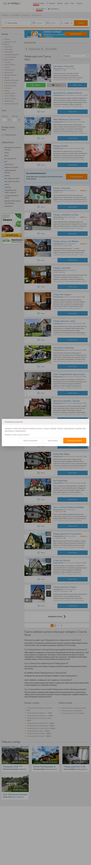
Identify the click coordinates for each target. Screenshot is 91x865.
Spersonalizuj (53, 441)
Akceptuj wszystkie (75, 441)
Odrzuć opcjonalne (30, 441)
